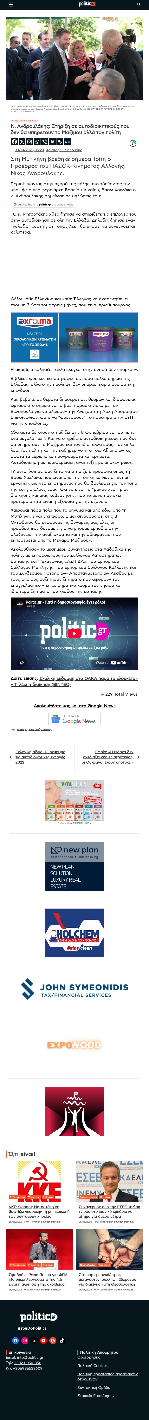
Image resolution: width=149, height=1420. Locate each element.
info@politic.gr (30, 1358)
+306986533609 (27, 1368)
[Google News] (67, 141)
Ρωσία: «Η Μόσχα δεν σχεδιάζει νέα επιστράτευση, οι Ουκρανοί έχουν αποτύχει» (107, 757)
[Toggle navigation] (11, 4)
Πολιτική (33, 120)
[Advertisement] (74, 265)
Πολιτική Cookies (92, 1366)
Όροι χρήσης (88, 1357)
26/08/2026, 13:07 (19, 1222)
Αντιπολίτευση (19, 120)
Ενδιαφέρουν (17, 1197)
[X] (22, 141)
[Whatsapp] (37, 141)
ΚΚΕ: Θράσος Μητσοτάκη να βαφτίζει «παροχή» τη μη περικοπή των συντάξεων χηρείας (39, 1211)
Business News (88, 1197)
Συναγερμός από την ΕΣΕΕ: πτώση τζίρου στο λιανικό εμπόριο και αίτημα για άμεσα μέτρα (109, 1211)
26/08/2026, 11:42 (89, 1222)
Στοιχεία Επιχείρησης (96, 1396)
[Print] (52, 141)
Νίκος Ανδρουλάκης (40, 729)
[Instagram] (29, 141)
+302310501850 (27, 1363)
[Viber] (44, 141)
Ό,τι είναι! (34, 1197)
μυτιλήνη (22, 729)
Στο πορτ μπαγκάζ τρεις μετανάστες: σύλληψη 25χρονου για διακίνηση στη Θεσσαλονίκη (107, 1279)
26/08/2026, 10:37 (89, 1289)
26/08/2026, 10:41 (19, 1289)
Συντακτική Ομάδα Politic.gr (116, 1289)
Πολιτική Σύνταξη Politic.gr (46, 1222)
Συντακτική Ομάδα (93, 1388)
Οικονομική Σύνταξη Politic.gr (117, 1222)
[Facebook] (14, 141)
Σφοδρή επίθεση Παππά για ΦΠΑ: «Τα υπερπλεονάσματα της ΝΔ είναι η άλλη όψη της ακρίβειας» (38, 1279)
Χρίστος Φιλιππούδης (64, 150)
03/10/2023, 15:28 (29, 150)
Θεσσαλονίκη (87, 1265)
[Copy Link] (59, 141)
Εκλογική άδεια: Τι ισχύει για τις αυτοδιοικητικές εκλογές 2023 (40, 757)
